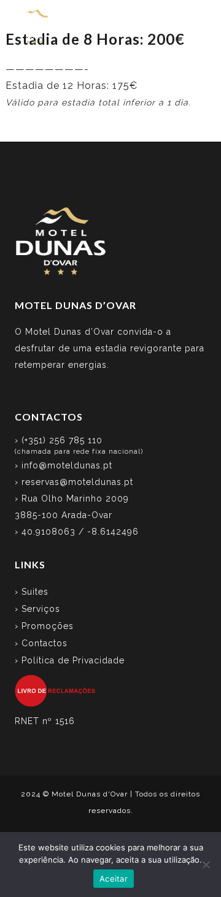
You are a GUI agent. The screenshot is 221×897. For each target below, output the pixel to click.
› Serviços (37, 609)
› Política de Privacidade (70, 660)
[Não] (206, 864)
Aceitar (113, 879)
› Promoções (44, 626)
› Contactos (41, 643)
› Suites (31, 592)
